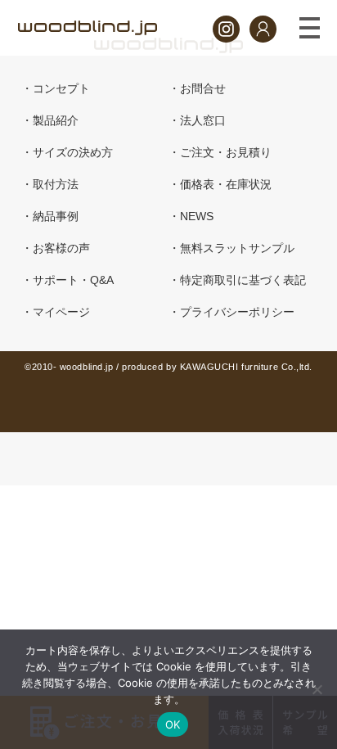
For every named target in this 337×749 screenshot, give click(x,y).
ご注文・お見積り (226, 152)
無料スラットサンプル (237, 248)
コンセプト (61, 88)
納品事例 (56, 216)
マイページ (61, 311)
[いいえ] (316, 689)
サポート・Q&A (73, 280)
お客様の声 (61, 248)
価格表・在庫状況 (226, 184)
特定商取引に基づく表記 (243, 280)
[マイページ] (262, 37)
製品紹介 (56, 120)
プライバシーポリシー (237, 311)
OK (173, 724)
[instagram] (226, 37)
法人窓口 (203, 120)
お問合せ (203, 88)
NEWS (196, 216)
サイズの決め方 (73, 152)
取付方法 (56, 184)
